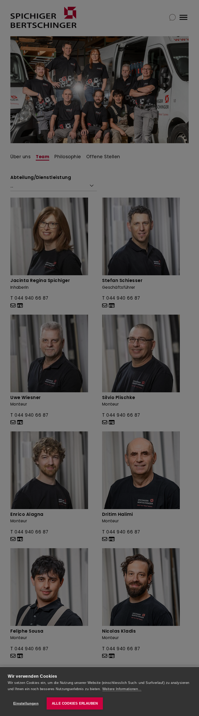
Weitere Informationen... (121, 689)
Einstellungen (26, 703)
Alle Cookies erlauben (75, 703)
